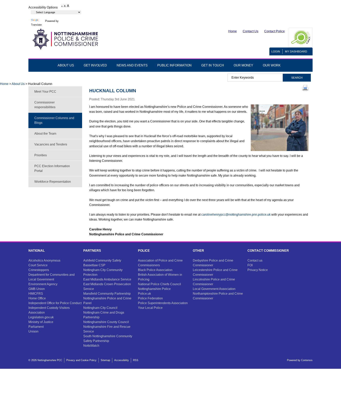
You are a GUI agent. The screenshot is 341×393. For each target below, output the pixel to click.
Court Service (38, 265)
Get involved (95, 65)
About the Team (45, 133)
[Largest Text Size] (68, 5)
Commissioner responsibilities (44, 105)
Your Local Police (150, 307)
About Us (18, 84)
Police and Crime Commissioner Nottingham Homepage (64, 39)
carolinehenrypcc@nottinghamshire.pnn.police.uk (236, 214)
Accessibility (121, 360)
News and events (132, 65)
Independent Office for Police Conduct (55, 303)
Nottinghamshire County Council (106, 322)
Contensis (307, 360)
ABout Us (66, 65)
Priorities (40, 155)
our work (272, 65)
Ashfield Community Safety (102, 260)
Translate (36, 24)
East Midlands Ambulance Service (107, 279)
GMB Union (36, 289)
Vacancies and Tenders (50, 144)
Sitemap (105, 360)
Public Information (174, 65)
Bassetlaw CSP (94, 265)
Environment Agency (42, 284)
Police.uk (144, 293)
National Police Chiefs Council (159, 284)
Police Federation (150, 298)
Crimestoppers (38, 270)
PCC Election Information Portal (52, 168)
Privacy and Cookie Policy (81, 360)
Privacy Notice (257, 270)
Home (4, 84)
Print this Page (305, 88)
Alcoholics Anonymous (44, 260)
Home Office (37, 298)
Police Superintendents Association (163, 303)
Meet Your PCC (45, 91)
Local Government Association (214, 289)
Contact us (254, 260)
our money (243, 65)
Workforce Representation (52, 181)
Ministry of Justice (40, 322)
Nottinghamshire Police (154, 289)
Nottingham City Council (100, 307)
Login (275, 51)
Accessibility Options (43, 7)
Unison (33, 331)
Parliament (36, 326)
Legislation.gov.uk (41, 317)
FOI (250, 265)
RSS (135, 360)
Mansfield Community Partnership (107, 293)
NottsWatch (91, 345)
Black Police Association (155, 270)
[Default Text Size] (62, 5)
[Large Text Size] (65, 5)
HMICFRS (35, 293)
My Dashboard (296, 51)
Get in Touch (212, 65)
